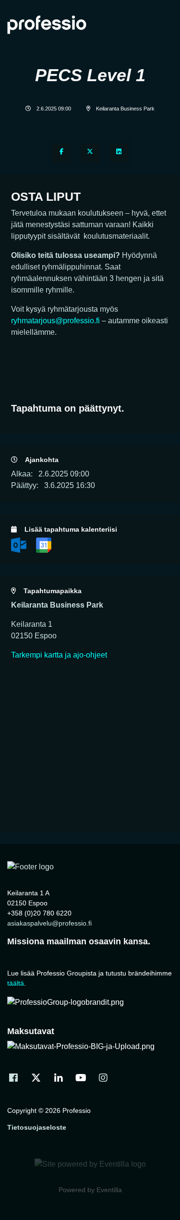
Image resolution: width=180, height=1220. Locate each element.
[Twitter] (90, 153)
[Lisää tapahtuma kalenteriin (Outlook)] (19, 544)
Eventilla (109, 1190)
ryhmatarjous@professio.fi (55, 321)
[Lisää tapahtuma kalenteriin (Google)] (43, 544)
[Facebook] (61, 153)
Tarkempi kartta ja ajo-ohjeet (59, 655)
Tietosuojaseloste (36, 1127)
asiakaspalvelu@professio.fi (49, 923)
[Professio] (30, 867)
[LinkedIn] (119, 153)
